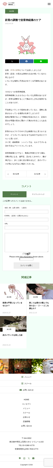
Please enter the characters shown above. (26, 257)
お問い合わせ (26, 426)
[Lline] (41, 61)
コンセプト (26, 404)
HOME (26, 400)
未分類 (11, 11)
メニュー (26, 408)
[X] (28, 458)
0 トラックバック (38, 194)
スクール (26, 413)
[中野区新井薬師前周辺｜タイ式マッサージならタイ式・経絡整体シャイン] (9, 4)
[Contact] (33, 458)
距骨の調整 (15, 70)
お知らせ (26, 417)
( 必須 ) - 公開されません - (17, 216)
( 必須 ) (16, 208)
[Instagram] (24, 458)
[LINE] (19, 458)
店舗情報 (26, 421)
